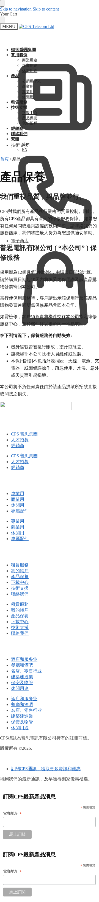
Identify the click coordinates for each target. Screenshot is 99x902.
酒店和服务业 (24, 659)
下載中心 (20, 582)
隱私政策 (9, 758)
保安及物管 (22, 682)
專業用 (17, 493)
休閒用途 (20, 688)
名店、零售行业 (26, 671)
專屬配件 (20, 511)
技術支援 (20, 145)
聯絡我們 (20, 594)
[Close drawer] (2, 20)
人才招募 (20, 439)
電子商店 (20, 240)
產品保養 (20, 576)
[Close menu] (2, 3)
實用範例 (20, 49)
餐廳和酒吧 (22, 665)
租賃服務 (20, 565)
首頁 (4, 159)
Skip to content (46, 9)
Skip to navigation (16, 9)
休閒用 (17, 505)
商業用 (17, 499)
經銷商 (17, 445)
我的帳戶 (20, 570)
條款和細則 (32, 758)
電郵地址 (12, 813)
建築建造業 (22, 676)
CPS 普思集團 (24, 434)
